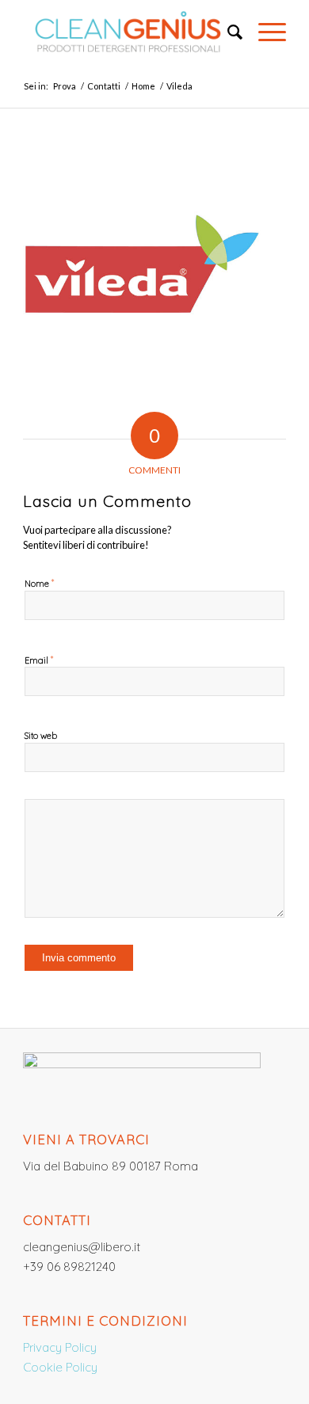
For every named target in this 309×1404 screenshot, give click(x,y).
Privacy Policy (60, 1347)
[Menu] (264, 31)
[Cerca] (227, 31)
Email (39, 659)
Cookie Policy (60, 1367)
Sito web (41, 735)
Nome (39, 582)
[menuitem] (227, 31)
